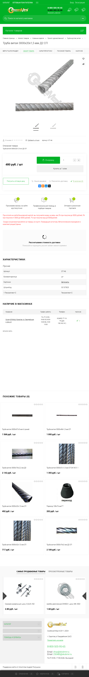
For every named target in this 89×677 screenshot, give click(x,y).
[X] (49, 186)
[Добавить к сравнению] (83, 64)
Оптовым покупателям (23, 3)
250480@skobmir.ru (62, 654)
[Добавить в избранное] (83, 59)
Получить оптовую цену (16, 181)
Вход (72, 2)
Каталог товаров (14, 30)
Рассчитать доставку (60, 181)
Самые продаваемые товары (31, 571)
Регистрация (80, 2)
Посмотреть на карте (55, 640)
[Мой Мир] (46, 186)
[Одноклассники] (42, 186)
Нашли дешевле (40, 181)
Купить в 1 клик (60, 169)
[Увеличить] (44, 89)
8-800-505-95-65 (55, 10)
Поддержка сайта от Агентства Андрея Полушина (21, 667)
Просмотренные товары (60, 571)
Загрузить (65, 282)
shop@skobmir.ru (61, 652)
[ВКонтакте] (39, 186)
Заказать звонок (54, 13)
